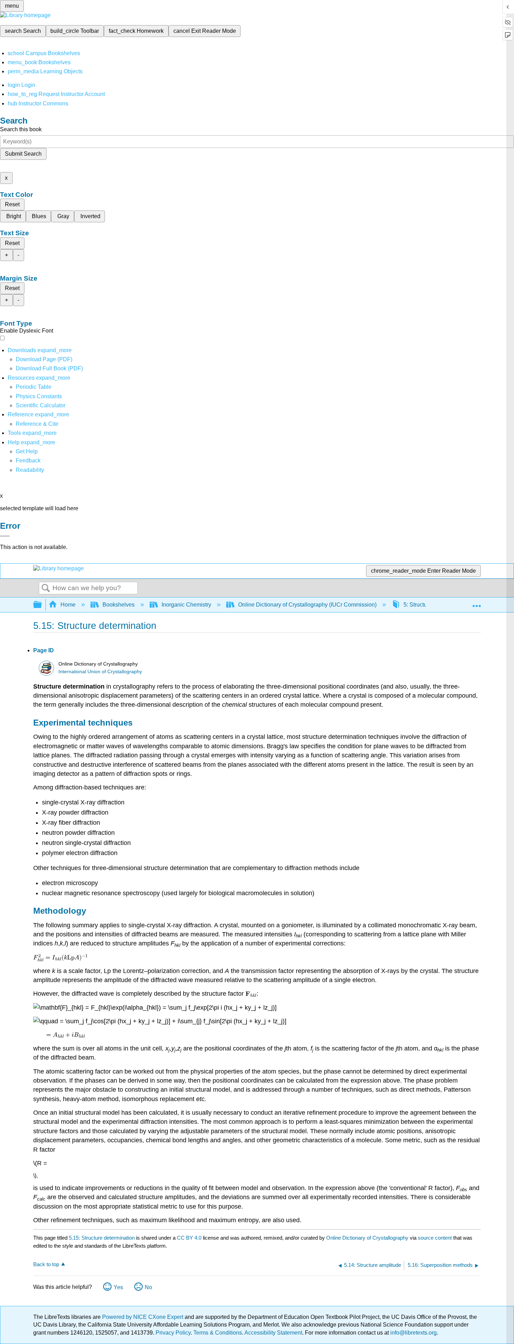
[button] (28, 460)
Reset (12, 204)
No (148, 1287)
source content (435, 1238)
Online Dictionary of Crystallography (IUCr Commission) (307, 605)
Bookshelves (118, 605)
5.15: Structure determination (102, 1238)
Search (46, 588)
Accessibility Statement (273, 1333)
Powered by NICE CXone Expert (143, 1317)
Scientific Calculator (40, 405)
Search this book (21, 129)
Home (68, 605)
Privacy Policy (173, 1333)
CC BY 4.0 (189, 1238)
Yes (118, 1287)
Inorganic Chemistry (186, 605)
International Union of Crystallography (100, 671)
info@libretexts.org (413, 1333)
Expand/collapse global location (476, 602)
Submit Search (23, 154)
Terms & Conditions (217, 1333)
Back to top (46, 1264)
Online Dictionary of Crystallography (367, 1238)
